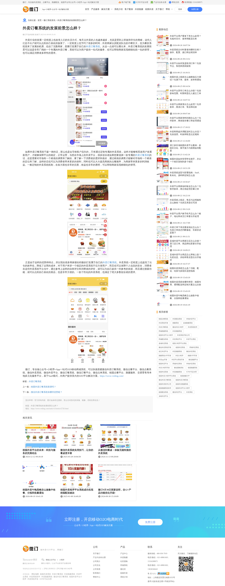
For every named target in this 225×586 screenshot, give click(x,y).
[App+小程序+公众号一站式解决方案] (30, 9)
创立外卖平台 (163, 351)
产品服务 (95, 9)
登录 (180, 9)
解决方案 (105, 9)
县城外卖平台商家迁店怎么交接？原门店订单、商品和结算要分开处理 (185, 243)
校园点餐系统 (163, 319)
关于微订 (159, 9)
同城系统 (124, 565)
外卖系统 (189, 392)
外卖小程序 (179, 355)
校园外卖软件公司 (165, 384)
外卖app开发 (163, 360)
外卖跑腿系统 (177, 331)
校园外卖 (149, 9)
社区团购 (124, 561)
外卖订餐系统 (93, 46)
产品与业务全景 (160, 2)
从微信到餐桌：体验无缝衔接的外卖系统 (114, 451)
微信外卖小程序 (178, 327)
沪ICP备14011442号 (64, 569)
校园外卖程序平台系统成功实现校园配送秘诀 (76, 491)
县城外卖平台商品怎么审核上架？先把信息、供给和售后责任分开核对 (185, 257)
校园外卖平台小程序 (166, 335)
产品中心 (124, 554)
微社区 (123, 569)
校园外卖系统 (180, 347)
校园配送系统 (163, 392)
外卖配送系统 (177, 319)
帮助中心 (96, 577)
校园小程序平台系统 (180, 343)
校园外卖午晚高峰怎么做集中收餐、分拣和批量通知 (39, 491)
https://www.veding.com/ (112, 376)
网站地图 (35, 574)
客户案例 (129, 9)
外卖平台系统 (191, 339)
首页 (87, 9)
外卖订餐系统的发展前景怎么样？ (72, 20)
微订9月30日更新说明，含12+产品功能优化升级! (114, 491)
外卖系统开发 (163, 323)
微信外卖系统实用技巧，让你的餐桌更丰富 (76, 451)
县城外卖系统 (163, 343)
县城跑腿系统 (188, 323)
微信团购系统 (178, 368)
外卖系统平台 (177, 339)
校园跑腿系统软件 (165, 388)
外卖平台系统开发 (178, 360)
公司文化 (96, 565)
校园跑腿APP (185, 376)
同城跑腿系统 (163, 331)
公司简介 (96, 561)
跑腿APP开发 (192, 355)
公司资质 (96, 569)
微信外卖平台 (177, 392)
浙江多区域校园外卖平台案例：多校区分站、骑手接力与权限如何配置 (185, 148)
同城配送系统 (163, 339)
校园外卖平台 (163, 364)
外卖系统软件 (192, 327)
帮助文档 (175, 2)
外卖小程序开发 (164, 368)
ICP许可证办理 (142, 2)
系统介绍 (118, 9)
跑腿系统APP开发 (165, 355)
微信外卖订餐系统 (165, 380)
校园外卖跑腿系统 (182, 384)
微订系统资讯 (49, 20)
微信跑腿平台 (193, 360)
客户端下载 (126, 2)
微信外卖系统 (191, 351)
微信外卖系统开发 (165, 347)
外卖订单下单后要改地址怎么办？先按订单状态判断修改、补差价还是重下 (185, 230)
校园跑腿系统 (192, 368)
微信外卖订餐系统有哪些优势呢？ (46, 392)
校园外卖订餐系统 (182, 380)
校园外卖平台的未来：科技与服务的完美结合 (39, 451)
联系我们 (96, 573)
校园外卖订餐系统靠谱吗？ (43, 387)
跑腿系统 (176, 323)
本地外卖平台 (191, 319)
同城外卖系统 (194, 347)
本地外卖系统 (191, 364)
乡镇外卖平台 (163, 396)
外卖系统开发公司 (183, 335)
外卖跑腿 (139, 9)
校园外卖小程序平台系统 (167, 376)
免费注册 (195, 9)
